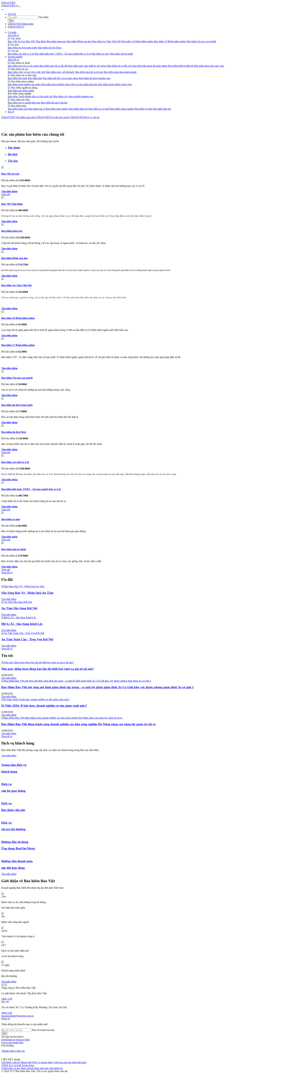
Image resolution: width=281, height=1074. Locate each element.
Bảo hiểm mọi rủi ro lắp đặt (54, 65)
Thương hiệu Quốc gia (13, 1051)
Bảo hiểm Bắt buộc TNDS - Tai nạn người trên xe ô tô (63, 53)
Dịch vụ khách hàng (42, 1062)
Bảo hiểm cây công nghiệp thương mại (73, 96)
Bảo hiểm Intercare (56, 41)
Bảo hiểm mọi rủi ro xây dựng (23, 65)
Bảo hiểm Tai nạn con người (201, 41)
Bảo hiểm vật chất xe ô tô (21, 53)
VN (10, 14)
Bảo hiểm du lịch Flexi (49, 47)
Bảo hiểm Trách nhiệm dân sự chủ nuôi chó (30, 96)
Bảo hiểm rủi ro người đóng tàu (24, 102)
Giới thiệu (6, 1062)
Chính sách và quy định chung (17, 1068)
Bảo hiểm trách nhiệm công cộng (115, 84)
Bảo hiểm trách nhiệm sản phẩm (24, 84)
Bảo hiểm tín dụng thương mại (94, 78)
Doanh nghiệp (15, 56)
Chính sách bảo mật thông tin (48, 1068)
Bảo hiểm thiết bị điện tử (180, 65)
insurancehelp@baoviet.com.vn (17, 1015)
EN (14, 14)
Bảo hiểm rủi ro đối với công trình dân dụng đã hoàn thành (137, 65)
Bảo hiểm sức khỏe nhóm (21, 90)
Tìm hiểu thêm (8, 599)
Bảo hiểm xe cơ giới (98, 108)
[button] (15, 1039)
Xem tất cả (13, 35)
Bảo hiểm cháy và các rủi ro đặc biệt (26, 72)
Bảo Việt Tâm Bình (36, 41)
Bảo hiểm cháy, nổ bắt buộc (60, 72)
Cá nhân (12, 32)
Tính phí (5, 194)
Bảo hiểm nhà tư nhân (121, 53)
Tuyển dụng (28, 1065)
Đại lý (11, 111)
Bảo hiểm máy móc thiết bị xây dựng (87, 65)
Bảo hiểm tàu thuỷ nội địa (54, 102)
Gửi (4, 1033)
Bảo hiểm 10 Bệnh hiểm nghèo (137, 41)
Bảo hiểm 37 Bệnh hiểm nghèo (170, 41)
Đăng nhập (27, 23)
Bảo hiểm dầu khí (162, 108)
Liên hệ (16, 1062)
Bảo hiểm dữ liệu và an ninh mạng (60, 78)
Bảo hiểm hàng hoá (18, 108)
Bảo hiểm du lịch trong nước (22, 47)
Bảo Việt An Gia (16, 41)
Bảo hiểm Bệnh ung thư (79, 41)
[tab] (144, 147)
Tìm (11, 21)
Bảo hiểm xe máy (100, 53)
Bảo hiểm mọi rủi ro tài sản (89, 72)
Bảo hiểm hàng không (57, 108)
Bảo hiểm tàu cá (36, 108)
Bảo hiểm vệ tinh (143, 108)
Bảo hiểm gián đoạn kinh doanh (120, 72)
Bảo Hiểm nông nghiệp (122, 108)
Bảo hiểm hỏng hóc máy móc (209, 65)
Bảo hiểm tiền (35, 78)
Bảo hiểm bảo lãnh (17, 78)
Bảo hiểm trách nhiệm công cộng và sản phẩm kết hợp (69, 84)
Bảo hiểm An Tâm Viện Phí (106, 41)
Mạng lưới (26, 1062)
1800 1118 (6, 998)
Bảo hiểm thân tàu (78, 108)
